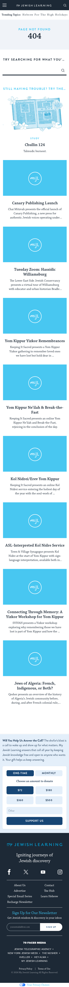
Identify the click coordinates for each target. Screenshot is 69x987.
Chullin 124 (35, 145)
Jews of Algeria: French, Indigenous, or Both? (34, 686)
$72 (20, 790)
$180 (49, 790)
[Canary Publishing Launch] (35, 178)
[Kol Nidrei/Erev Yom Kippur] (35, 454)
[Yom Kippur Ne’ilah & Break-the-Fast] (35, 382)
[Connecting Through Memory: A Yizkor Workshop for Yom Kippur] (35, 587)
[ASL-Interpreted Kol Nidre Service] (35, 520)
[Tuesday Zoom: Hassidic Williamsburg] (35, 245)
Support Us (34, 821)
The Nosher (50, 953)
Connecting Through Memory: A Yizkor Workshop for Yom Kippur (35, 614)
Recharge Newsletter (19, 902)
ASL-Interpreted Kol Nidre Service (34, 545)
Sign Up (51, 927)
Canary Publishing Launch (35, 203)
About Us (19, 885)
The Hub (49, 891)
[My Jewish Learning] (34, 847)
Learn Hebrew (49, 896)
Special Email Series (20, 896)
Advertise (20, 891)
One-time (20, 773)
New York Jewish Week (23, 953)
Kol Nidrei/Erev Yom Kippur (35, 479)
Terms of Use (44, 968)
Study (34, 138)
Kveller (24, 957)
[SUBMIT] (63, 71)
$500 (49, 800)
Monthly (49, 773)
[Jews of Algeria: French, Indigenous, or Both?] (35, 658)
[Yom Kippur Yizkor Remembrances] (35, 316)
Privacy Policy (25, 968)
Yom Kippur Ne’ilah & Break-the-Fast (34, 410)
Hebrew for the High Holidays (45, 14)
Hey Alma (40, 957)
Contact (49, 885)
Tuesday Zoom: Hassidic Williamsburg (35, 272)
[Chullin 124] (35, 114)
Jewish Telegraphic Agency (32, 949)
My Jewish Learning (34, 961)
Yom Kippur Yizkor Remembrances (35, 341)
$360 (20, 800)
